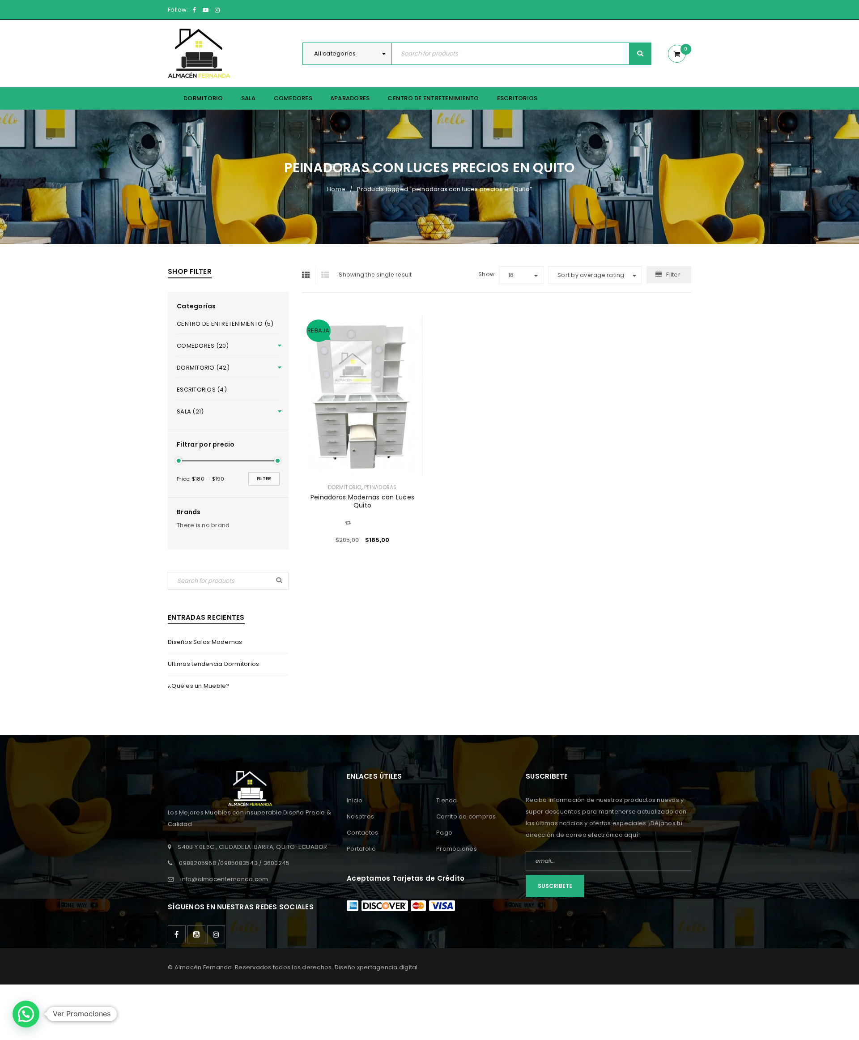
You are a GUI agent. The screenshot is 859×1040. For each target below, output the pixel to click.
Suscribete (555, 886)
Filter (264, 478)
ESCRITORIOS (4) (202, 389)
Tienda (446, 800)
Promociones (456, 848)
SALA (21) (190, 411)
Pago (444, 832)
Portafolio (361, 848)
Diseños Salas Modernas (205, 642)
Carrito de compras (466, 816)
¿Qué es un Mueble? (199, 686)
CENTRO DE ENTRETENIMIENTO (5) (225, 324)
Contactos (362, 832)
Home (336, 189)
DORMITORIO (344, 487)
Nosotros (360, 816)
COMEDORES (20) (203, 345)
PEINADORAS (380, 487)
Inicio (355, 800)
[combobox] (347, 53)
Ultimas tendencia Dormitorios (213, 664)
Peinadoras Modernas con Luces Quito (362, 501)
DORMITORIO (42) (203, 367)
